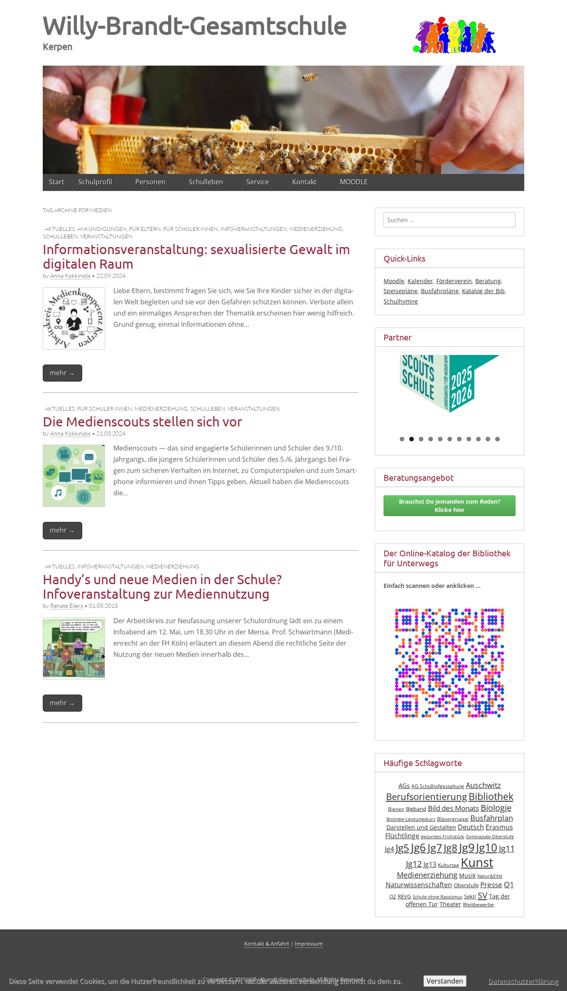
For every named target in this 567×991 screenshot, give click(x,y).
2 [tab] (411, 439)
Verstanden (445, 981)
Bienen (396, 809)
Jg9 (466, 847)
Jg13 (429, 864)
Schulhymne (401, 301)
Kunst (477, 862)
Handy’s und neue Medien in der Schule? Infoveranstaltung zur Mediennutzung (162, 586)
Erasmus (499, 827)
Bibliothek (491, 796)
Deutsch (471, 827)
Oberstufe (466, 885)
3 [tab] (421, 439)
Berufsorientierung (426, 796)
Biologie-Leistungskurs (410, 819)
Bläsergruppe (453, 819)
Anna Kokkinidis (70, 275)
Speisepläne (401, 291)
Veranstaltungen (106, 236)
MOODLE (354, 181)
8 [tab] (469, 439)
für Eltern (145, 228)
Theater (450, 904)
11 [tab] (498, 439)
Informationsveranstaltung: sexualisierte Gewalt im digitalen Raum (196, 256)
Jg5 (402, 847)
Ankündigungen (102, 228)
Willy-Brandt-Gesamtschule (195, 24)
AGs (404, 785)
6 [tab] (449, 439)
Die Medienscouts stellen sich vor (142, 421)
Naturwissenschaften (419, 884)
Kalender (420, 281)
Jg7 (435, 847)
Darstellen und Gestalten (421, 827)
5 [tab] (440, 439)
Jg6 (418, 847)
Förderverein (454, 281)
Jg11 (507, 848)
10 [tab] (488, 439)
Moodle (394, 281)
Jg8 (450, 847)
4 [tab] (430, 439)
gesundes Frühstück (442, 836)
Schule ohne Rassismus (437, 897)
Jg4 (389, 849)
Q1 (509, 884)
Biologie (496, 807)
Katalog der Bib (483, 291)
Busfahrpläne (440, 291)
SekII (470, 896)
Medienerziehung (315, 228)
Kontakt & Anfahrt (266, 943)
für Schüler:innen (190, 228)
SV (482, 895)
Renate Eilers (66, 605)
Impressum (309, 943)
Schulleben (60, 236)
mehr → (62, 372)
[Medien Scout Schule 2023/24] (450, 388)
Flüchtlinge (402, 835)
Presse (491, 884)
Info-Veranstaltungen (253, 228)
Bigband (416, 808)
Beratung (488, 281)
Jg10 (486, 847)
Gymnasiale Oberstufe (490, 836)
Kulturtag (448, 865)
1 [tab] (402, 439)
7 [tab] (459, 439)
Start (56, 181)
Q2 (392, 896)
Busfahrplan (491, 818)
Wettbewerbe (478, 904)
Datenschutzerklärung (523, 981)
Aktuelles (60, 228)
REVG (404, 896)
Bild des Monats (453, 808)
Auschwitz (483, 785)
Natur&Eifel (489, 876)
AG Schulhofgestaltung (437, 786)
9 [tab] (478, 439)
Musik (467, 875)
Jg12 (414, 863)
